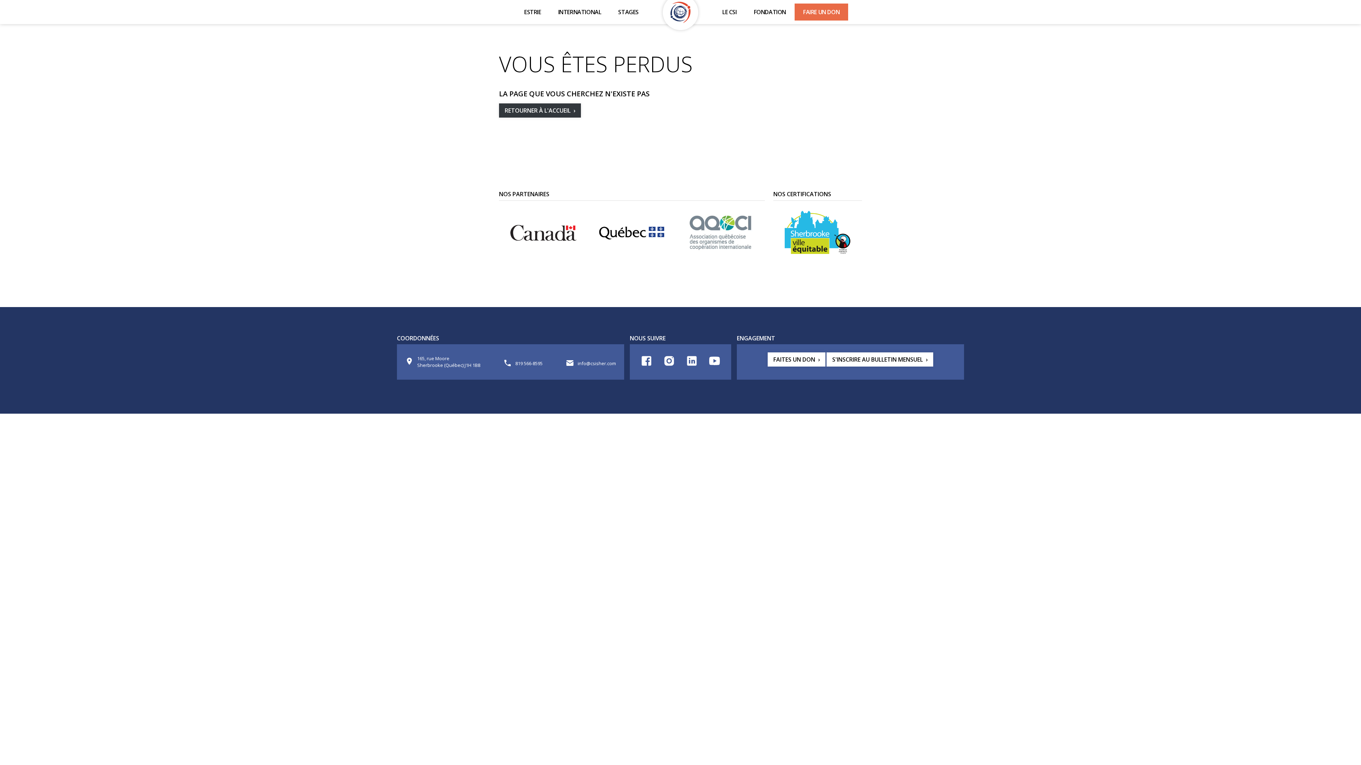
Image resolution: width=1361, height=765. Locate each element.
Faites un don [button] (794, 359)
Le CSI (729, 12)
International (579, 12)
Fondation (770, 12)
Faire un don (821, 12)
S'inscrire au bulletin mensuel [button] (877, 359)
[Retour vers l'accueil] (680, 12)
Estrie (532, 12)
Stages (628, 12)
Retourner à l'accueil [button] (538, 110)
